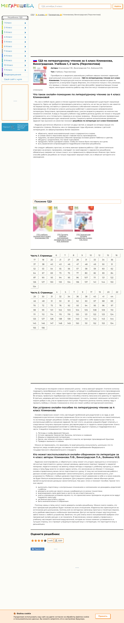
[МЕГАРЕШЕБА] (17, 6)
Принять (102, 616)
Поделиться (39, 549)
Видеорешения (12, 74)
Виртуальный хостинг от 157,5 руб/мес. (22, 127)
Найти (117, 6)
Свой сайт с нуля (13, 79)
